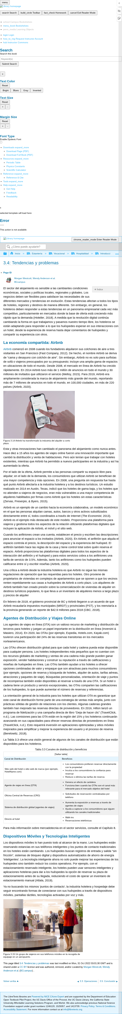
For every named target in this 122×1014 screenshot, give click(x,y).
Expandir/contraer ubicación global (117, 253)
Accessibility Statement (15, 1009)
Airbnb (7, 349)
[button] (11, 192)
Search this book (8, 53)
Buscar (8, 246)
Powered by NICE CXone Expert (48, 996)
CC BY (23, 967)
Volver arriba (9, 981)
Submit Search (9, 64)
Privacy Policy (87, 1006)
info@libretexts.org (72, 1009)
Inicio (17, 253)
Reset (5, 85)
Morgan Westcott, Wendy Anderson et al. (34, 278)
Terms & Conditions (105, 1006)
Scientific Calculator (16, 170)
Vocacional (59, 253)
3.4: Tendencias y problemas (34, 963)
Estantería (37, 253)
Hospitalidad (82, 253)
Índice (100, 289)
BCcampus (19, 282)
